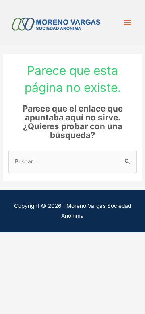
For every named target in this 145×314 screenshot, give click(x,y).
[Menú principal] (127, 23)
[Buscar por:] (72, 161)
